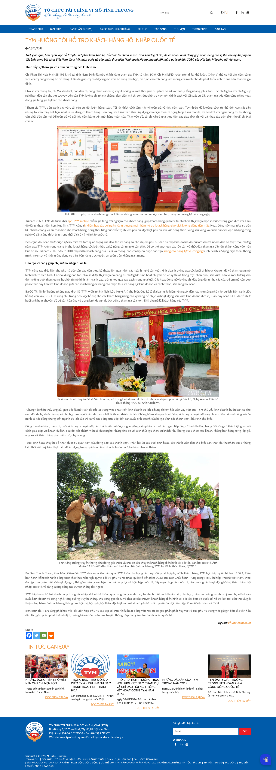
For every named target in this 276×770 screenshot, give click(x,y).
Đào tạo (220, 29)
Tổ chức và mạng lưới (68, 759)
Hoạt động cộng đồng (84, 762)
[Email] (43, 635)
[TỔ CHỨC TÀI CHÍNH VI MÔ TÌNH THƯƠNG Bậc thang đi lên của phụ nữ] (33, 12)
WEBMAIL (179, 739)
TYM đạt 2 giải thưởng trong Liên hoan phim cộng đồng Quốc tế (225, 683)
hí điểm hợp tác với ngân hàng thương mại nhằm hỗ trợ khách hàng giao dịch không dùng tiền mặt (146, 225)
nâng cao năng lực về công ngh (183, 251)
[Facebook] (29, 635)
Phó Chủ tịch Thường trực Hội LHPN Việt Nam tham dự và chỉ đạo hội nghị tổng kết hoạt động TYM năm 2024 (138, 687)
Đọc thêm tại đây (56, 697)
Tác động (160, 29)
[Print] (51, 635)
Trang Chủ (36, 29)
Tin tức (142, 29)
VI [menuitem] (226, 12)
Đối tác (126, 759)
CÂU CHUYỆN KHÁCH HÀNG (115, 29)
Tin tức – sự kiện (213, 762)
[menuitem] (223, 12)
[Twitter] (36, 635)
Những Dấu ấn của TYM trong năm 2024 (180, 681)
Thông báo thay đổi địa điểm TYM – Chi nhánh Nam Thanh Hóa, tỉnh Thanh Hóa (91, 685)
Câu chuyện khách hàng (166, 762)
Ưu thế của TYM (110, 762)
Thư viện (179, 29)
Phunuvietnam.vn (239, 622)
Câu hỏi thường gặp (146, 759)
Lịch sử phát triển (94, 759)
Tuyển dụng (199, 29)
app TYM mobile (78, 221)
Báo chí (197, 762)
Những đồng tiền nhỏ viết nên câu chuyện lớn (45, 681)
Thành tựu (113, 759)
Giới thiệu (56, 29)
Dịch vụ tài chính (59, 762)
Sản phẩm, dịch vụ (81, 29)
